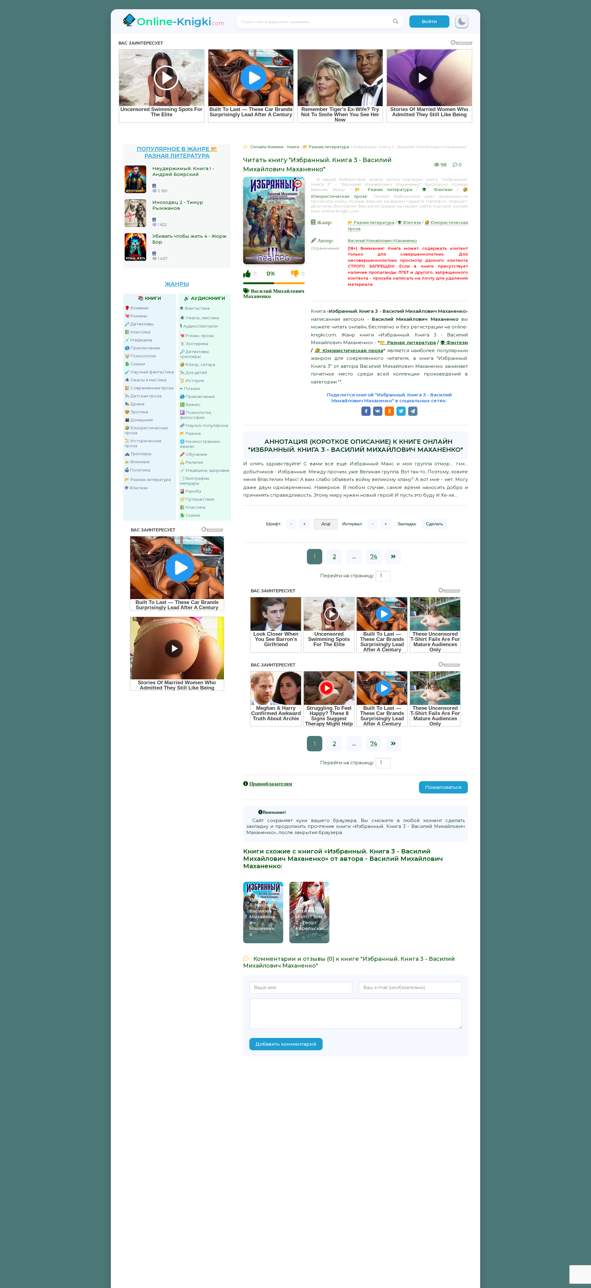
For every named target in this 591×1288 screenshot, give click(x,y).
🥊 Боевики (136, 307)
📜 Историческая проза (143, 443)
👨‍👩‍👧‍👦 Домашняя (139, 419)
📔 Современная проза (149, 387)
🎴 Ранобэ (190, 491)
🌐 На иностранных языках (200, 444)
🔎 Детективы (139, 323)
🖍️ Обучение (193, 454)
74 (373, 556)
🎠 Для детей (193, 372)
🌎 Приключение (142, 347)
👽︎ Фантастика (195, 308)
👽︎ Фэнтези (136, 487)
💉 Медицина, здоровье (204, 470)
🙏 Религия (191, 462)
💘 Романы (136, 315)
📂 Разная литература (148, 479)
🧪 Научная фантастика (149, 371)
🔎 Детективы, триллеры (195, 354)
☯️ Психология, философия (196, 415)
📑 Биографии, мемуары (195, 481)
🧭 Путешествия (197, 499)
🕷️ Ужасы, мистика (199, 317)
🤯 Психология (140, 355)
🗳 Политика (137, 469)
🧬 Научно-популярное (204, 425)
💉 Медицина (138, 339)
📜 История (192, 380)
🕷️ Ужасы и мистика (145, 379)
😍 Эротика (136, 411)
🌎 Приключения (197, 396)
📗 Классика (137, 331)
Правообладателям (270, 783)
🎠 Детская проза (143, 395)
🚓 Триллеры (138, 453)
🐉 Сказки (135, 363)
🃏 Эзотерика (194, 343)
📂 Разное (190, 433)
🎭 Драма (134, 403)
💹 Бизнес (190, 404)
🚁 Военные (137, 461)
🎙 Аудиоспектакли (199, 326)
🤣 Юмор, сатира (197, 364)
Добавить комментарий (285, 1044)
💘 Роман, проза (197, 335)
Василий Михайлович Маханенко (382, 240)
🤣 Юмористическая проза (146, 430)
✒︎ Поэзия (190, 388)
